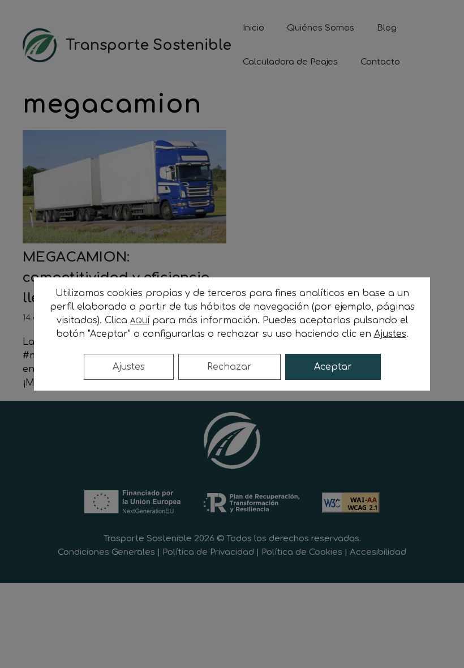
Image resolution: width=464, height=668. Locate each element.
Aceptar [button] (333, 367)
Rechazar (229, 367)
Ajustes (129, 367)
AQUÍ (139, 321)
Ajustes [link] (390, 334)
